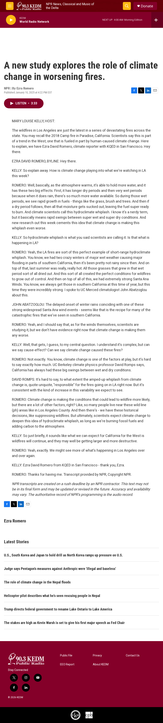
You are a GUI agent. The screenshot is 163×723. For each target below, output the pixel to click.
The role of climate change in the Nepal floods (37, 582)
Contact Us (133, 655)
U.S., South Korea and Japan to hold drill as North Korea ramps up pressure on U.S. (63, 555)
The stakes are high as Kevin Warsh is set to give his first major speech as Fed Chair (64, 623)
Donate (147, 6)
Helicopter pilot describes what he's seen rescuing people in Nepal (52, 596)
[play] (11, 20)
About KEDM (101, 664)
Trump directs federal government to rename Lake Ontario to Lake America (58, 609)
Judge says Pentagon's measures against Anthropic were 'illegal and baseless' (60, 569)
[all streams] (157, 20)
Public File (66, 655)
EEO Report (67, 664)
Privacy (97, 655)
